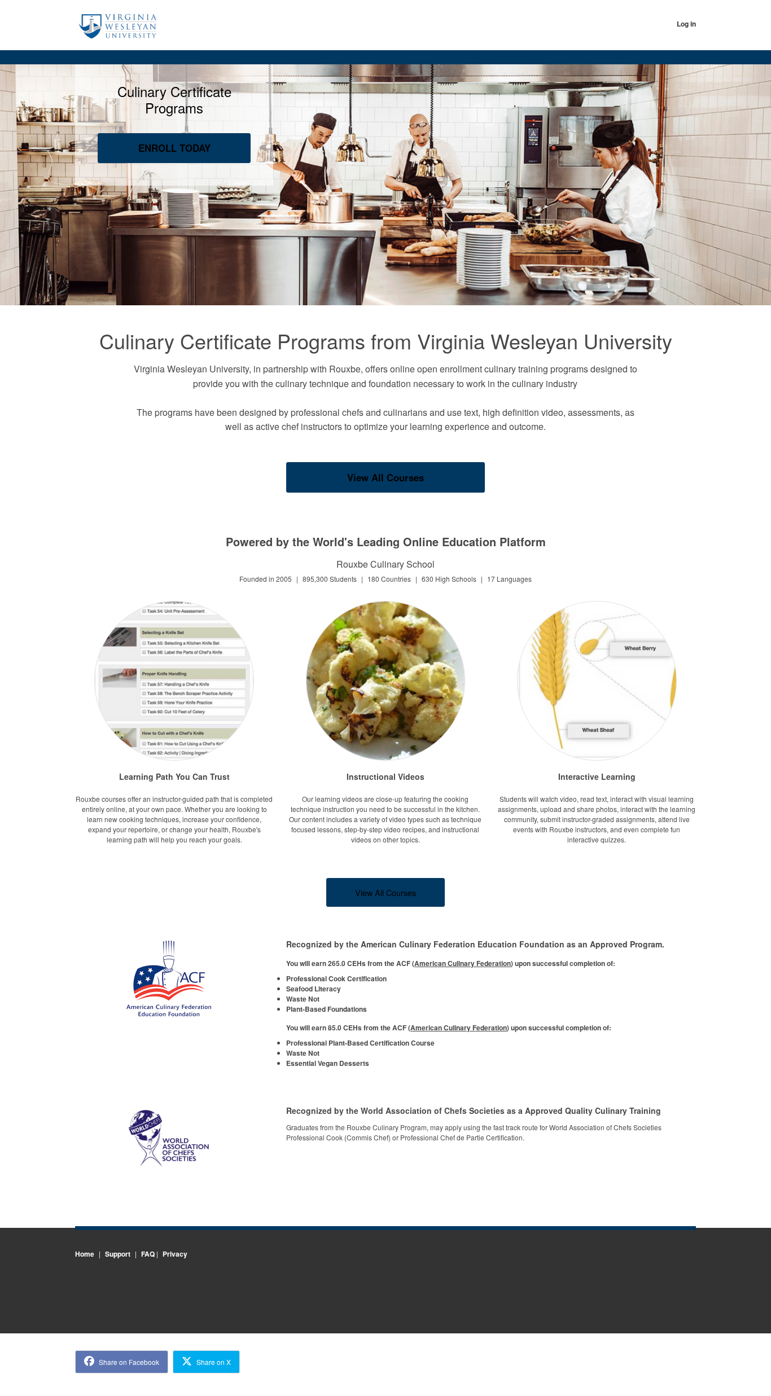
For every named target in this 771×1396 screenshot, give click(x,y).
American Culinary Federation (462, 963)
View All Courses (385, 477)
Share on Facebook (128, 1362)
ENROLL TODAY (174, 148)
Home (84, 1254)
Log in (686, 24)
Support (117, 1254)
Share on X (213, 1362)
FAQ (148, 1254)
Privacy (175, 1254)
